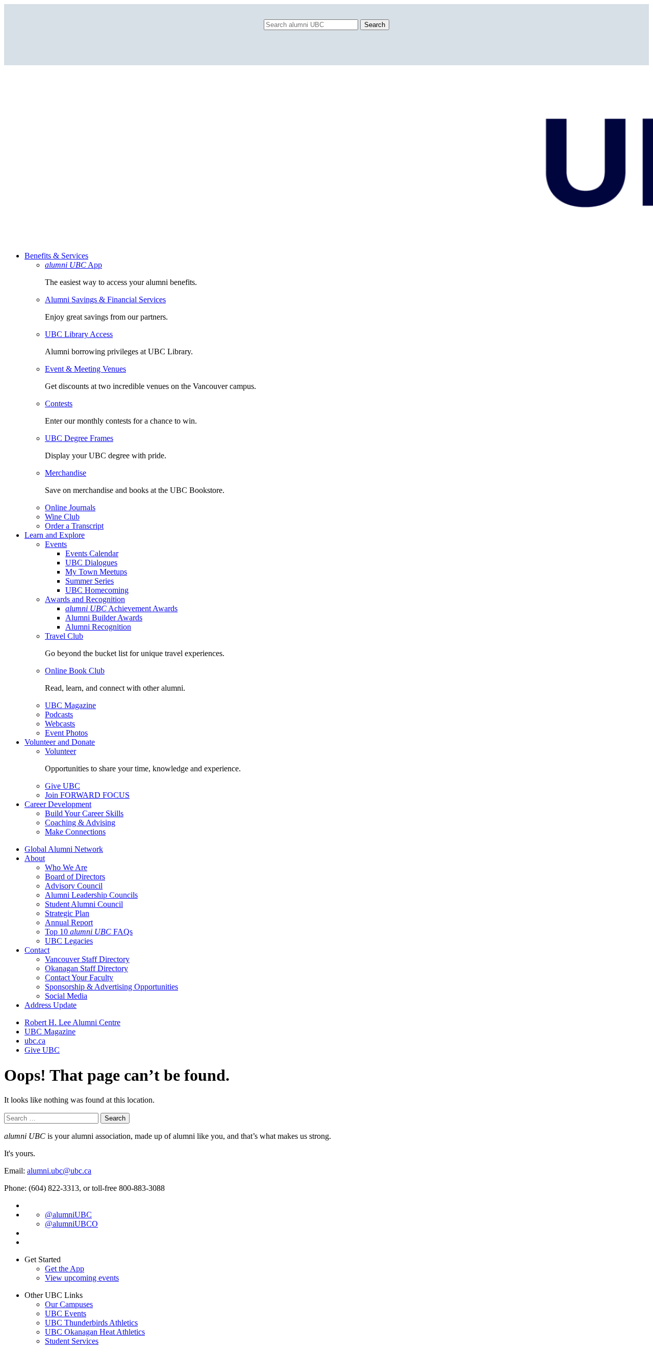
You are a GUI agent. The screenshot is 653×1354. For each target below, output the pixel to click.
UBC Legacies (69, 940)
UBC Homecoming (97, 590)
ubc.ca (34, 1040)
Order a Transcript (74, 526)
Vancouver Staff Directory (87, 959)
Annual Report (69, 922)
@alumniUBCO (71, 1223)
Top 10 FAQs (89, 931)
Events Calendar (91, 553)
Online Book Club (75, 670)
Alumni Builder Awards (103, 617)
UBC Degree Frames (79, 438)
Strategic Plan (67, 913)
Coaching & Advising (80, 822)
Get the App (64, 1268)
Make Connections (75, 831)
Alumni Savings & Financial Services (105, 299)
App (73, 265)
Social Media (66, 996)
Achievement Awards (121, 608)
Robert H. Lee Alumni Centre (72, 1022)
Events (56, 544)
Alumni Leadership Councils (91, 895)
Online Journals (70, 507)
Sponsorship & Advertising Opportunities (111, 986)
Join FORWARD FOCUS (87, 795)
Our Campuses (69, 1304)
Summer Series (89, 581)
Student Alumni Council (84, 904)
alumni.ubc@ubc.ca (59, 1170)
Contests (58, 403)
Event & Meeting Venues (85, 368)
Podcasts (59, 714)
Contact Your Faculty (79, 977)
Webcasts (60, 723)
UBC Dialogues (91, 562)
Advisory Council (74, 885)
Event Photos (66, 732)
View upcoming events (82, 1277)
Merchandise (65, 472)
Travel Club (64, 636)
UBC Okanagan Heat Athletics (95, 1331)
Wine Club (62, 516)
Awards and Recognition (85, 599)
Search (374, 25)
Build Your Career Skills (84, 813)
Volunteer (60, 751)
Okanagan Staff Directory (86, 968)
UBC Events (65, 1313)
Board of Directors (75, 876)
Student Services (71, 1341)
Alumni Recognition (98, 626)
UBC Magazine (70, 705)
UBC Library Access (79, 334)
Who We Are (66, 867)
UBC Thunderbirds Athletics (91, 1322)
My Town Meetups (96, 571)
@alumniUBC (68, 1214)
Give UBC (62, 786)
